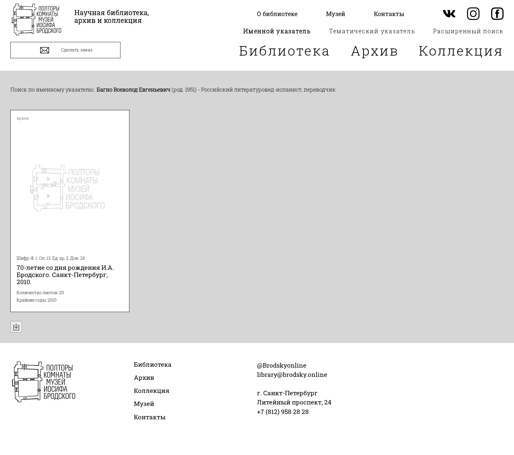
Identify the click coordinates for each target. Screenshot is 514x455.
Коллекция (461, 50)
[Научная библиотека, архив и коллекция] (36, 20)
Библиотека (284, 50)
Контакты (150, 417)
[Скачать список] (16, 327)
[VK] (449, 14)
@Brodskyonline (281, 365)
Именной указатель (277, 31)
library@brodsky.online (292, 374)
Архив (375, 50)
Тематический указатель (372, 31)
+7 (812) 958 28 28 (283, 411)
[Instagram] (473, 14)
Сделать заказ (76, 50)
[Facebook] (497, 14)
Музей (144, 403)
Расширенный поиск (468, 31)
